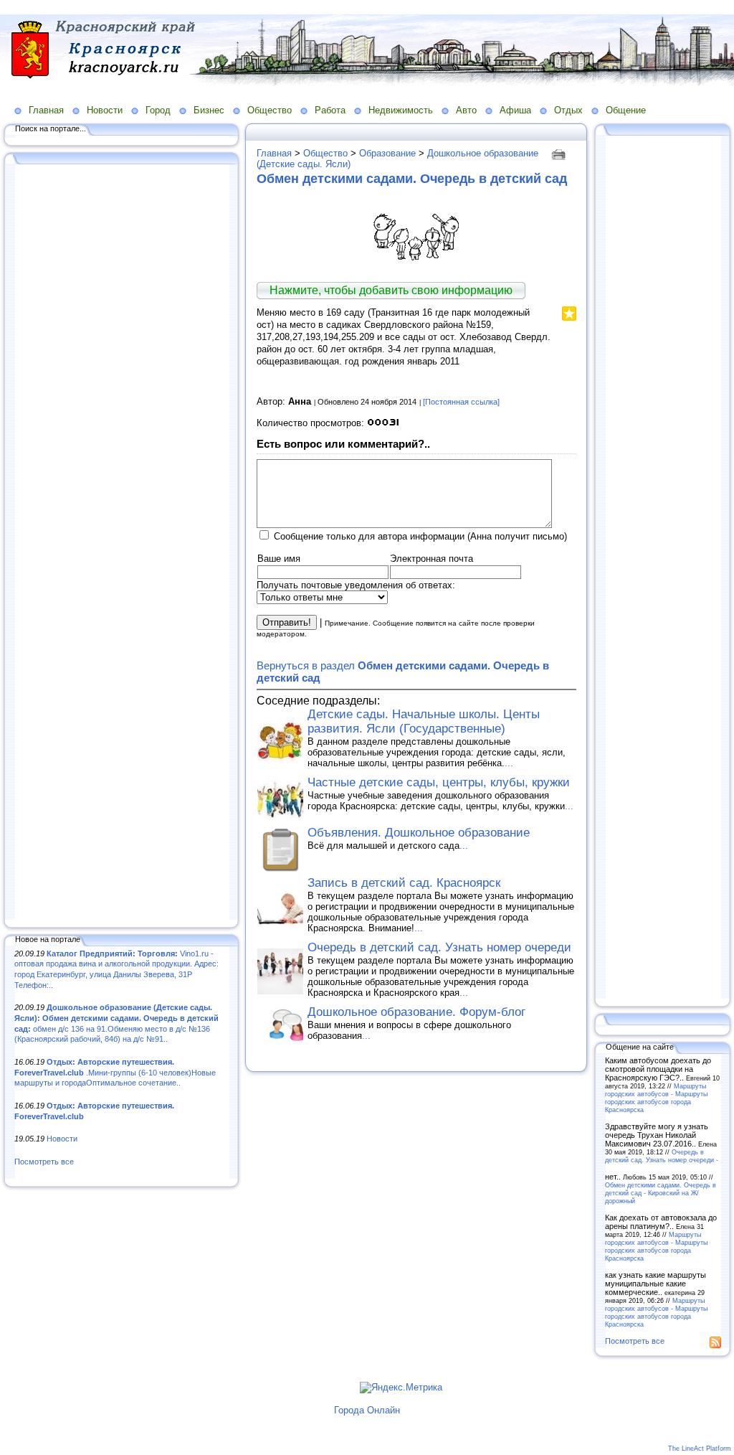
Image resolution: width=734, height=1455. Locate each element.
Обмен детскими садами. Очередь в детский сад (412, 178)
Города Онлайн (367, 1410)
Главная (46, 110)
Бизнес (209, 110)
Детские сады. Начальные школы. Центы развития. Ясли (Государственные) (424, 721)
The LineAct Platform (699, 1448)
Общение (626, 110)
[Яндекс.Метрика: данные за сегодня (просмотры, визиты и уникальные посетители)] (401, 1387)
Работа (330, 110)
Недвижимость (400, 110)
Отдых (568, 110)
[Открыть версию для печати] (560, 153)
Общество (269, 110)
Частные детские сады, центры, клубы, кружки (439, 782)
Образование (387, 153)
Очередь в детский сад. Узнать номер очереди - (661, 1156)
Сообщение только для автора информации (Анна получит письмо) (420, 536)
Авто (466, 110)
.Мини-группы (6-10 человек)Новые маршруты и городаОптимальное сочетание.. (115, 1072)
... (509, 763)
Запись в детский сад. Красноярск (404, 883)
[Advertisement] (121, 543)
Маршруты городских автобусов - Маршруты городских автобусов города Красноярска (656, 1097)
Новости (105, 110)
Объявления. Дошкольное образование (419, 832)
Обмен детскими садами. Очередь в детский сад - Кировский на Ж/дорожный (660, 1193)
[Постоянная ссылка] (461, 401)
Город (158, 110)
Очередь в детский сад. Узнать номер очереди (439, 947)
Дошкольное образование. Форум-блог (416, 1012)
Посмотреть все (44, 1161)
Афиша (515, 110)
